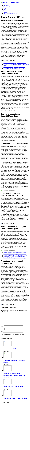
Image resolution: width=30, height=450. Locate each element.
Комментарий (4, 314)
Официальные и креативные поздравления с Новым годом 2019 (14, 374)
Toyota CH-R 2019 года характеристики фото (14, 254)
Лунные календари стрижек (10, 13)
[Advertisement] (11, 427)
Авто (4, 9)
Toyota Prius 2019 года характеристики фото (14, 67)
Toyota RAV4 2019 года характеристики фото (14, 63)
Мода (4, 8)
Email (2, 329)
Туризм (5, 12)
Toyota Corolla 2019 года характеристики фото (14, 258)
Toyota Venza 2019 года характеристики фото (14, 252)
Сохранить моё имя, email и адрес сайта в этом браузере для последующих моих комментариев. (13, 335)
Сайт (2, 331)
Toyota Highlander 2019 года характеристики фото (15, 255)
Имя (2, 326)
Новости (5, 11)
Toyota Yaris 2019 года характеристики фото (14, 256)
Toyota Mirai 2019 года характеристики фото (14, 68)
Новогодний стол (7, 7)
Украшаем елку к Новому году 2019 (14, 386)
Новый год (6, 5)
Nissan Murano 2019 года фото (13, 349)
